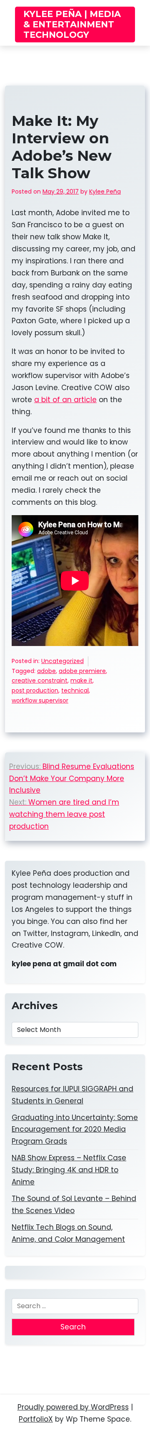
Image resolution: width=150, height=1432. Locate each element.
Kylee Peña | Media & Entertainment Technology (72, 24)
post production (35, 690)
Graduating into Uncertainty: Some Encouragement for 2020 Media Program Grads (75, 1130)
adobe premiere (82, 671)
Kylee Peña (105, 191)
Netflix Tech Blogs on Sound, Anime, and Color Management (68, 1233)
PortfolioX (36, 1419)
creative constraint (40, 680)
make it (81, 680)
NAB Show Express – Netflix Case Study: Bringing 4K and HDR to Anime (69, 1170)
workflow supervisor (40, 700)
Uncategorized (62, 661)
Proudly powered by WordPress (73, 1407)
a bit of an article (65, 400)
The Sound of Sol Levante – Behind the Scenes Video (74, 1205)
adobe (46, 671)
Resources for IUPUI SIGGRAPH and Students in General (72, 1095)
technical (75, 690)
